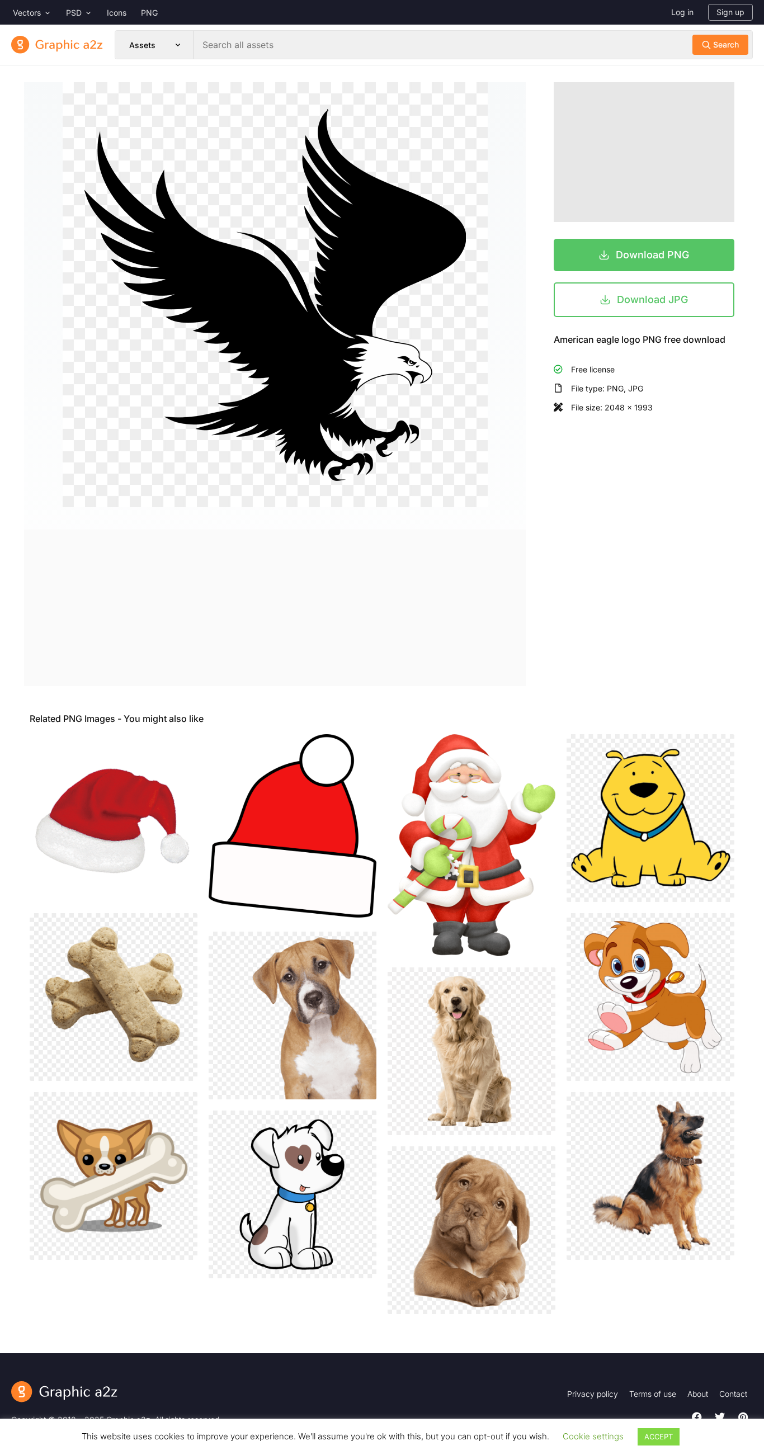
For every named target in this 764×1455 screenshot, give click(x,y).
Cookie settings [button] (593, 1436)
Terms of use (652, 1394)
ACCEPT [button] (658, 1436)
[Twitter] (720, 1417)
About (697, 1394)
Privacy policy (592, 1394)
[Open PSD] (88, 12)
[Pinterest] (743, 1417)
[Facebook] (697, 1417)
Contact (733, 1394)
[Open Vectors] (47, 12)
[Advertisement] (275, 608)
